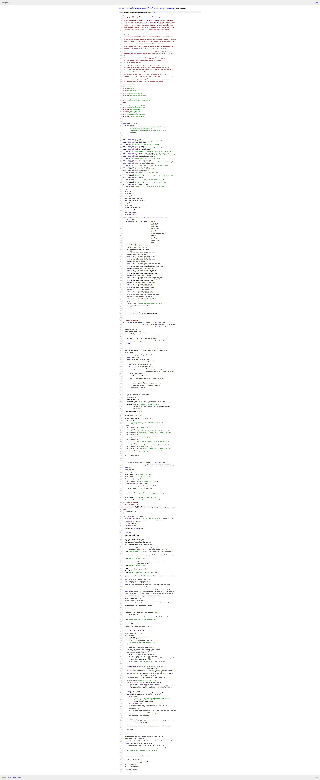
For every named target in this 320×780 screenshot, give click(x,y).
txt (313, 777)
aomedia (122, 8)
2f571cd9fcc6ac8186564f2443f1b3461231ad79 (147, 8)
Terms (19, 777)
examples (170, 8)
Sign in (316, 2)
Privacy (14, 777)
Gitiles (10, 777)
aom (128, 8)
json (317, 777)
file (153, 12)
